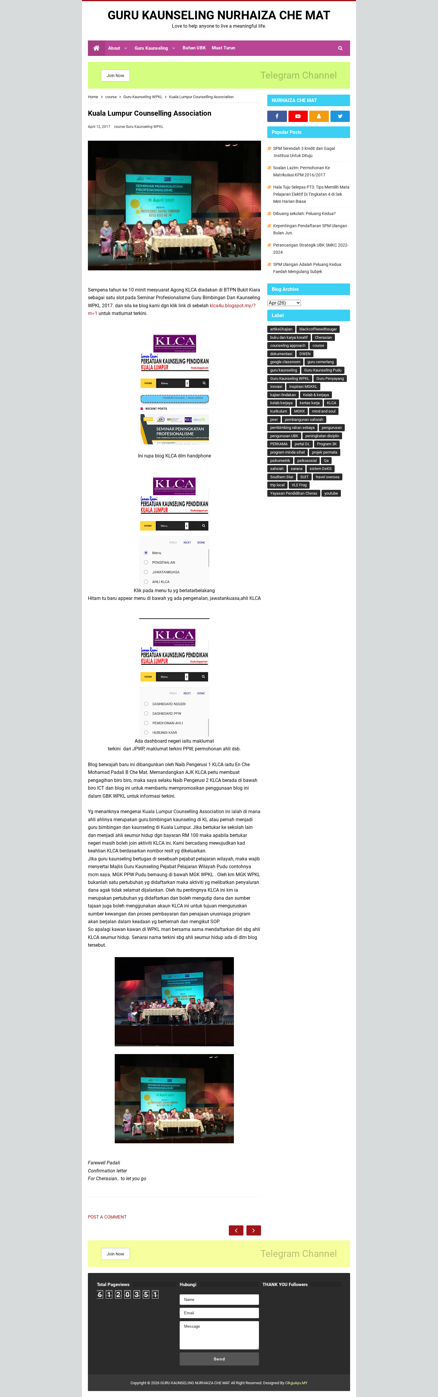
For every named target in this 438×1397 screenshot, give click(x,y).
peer (274, 419)
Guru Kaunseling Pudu (322, 370)
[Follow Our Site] (319, 116)
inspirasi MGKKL (303, 386)
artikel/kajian (281, 329)
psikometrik (280, 460)
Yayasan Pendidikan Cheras (293, 493)
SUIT (304, 477)
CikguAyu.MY (296, 1383)
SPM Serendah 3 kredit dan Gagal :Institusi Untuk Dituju (304, 152)
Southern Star (281, 477)
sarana (296, 468)
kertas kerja (310, 403)
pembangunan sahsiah (304, 419)
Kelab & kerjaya (316, 395)
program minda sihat (287, 452)
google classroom (285, 362)
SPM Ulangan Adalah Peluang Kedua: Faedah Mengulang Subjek (307, 268)
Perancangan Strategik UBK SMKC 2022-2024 (311, 249)
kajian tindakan (283, 395)
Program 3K (327, 444)
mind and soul (324, 411)
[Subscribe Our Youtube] (298, 116)
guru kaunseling (283, 370)
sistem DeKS (321, 468)
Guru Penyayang (330, 378)
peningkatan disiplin (322, 436)
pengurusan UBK (284, 436)
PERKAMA (279, 444)
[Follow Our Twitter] (340, 116)
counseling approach (287, 345)
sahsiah (277, 468)
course (120, 127)
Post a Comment (107, 1217)
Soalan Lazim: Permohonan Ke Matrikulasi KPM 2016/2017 (301, 171)
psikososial (307, 460)
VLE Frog (299, 485)
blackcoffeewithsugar (318, 329)
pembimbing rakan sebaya (292, 427)
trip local (277, 485)
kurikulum (278, 411)
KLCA (331, 403)
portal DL (302, 444)
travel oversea (327, 477)
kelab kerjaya (281, 403)
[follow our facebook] (277, 116)
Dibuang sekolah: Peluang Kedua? (304, 213)
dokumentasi (281, 354)
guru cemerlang (320, 362)
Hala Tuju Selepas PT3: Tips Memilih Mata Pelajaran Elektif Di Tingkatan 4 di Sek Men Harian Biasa (311, 194)
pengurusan (332, 427)
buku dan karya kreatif (289, 337)
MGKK (299, 411)
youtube (331, 493)
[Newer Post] (236, 1230)
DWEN (304, 354)
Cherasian (323, 337)
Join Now (115, 75)
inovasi (276, 386)
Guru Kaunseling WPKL (144, 127)
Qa (326, 460)
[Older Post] (253, 1230)
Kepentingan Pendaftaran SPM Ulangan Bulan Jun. (310, 229)
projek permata (324, 452)
